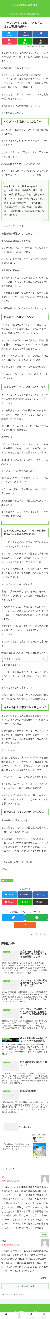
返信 (45, 1234)
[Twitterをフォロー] (13, 917)
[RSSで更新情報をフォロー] (25, 925)
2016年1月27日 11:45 (10, 1244)
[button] (45, 659)
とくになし (8, 880)
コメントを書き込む (25, 1286)
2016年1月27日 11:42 (10, 1181)
